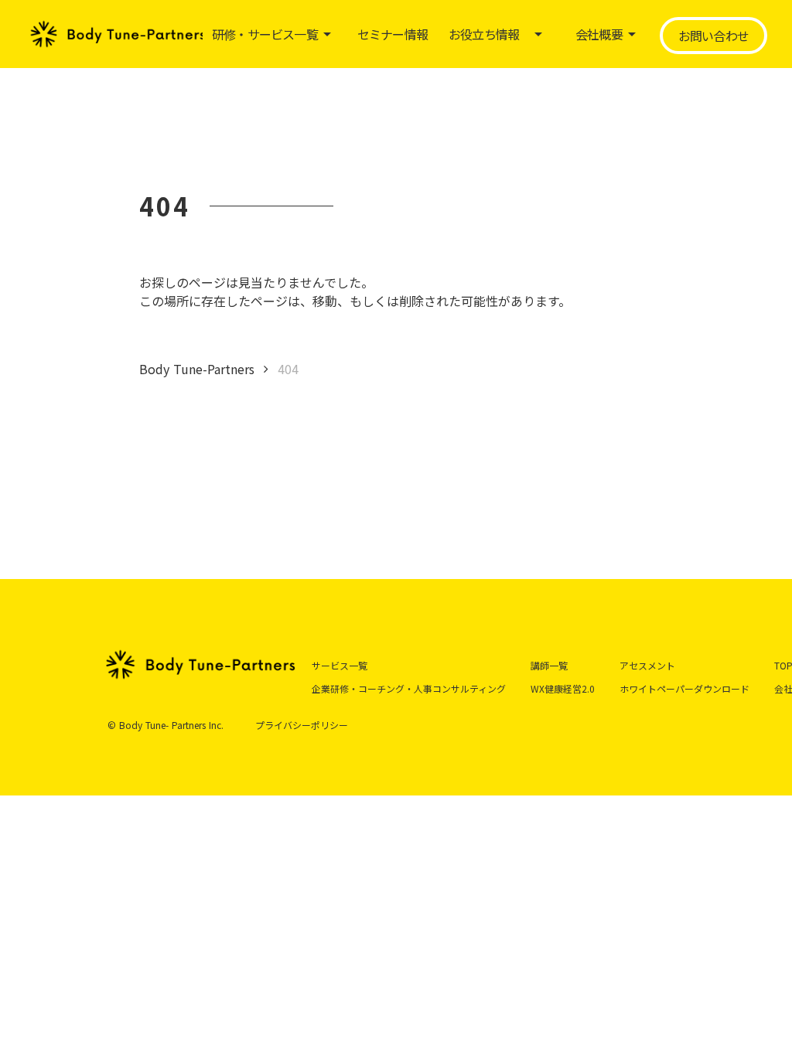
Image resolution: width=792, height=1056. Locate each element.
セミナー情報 (392, 34)
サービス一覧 (339, 665)
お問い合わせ (713, 35)
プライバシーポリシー (301, 725)
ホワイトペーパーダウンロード (684, 688)
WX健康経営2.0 (563, 688)
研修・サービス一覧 (265, 34)
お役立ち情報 (484, 34)
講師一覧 (549, 665)
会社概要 (599, 34)
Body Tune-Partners (196, 368)
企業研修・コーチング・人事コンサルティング (409, 688)
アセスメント (647, 665)
